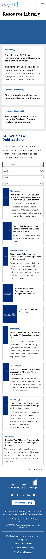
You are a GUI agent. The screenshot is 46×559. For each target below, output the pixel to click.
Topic (5, 183)
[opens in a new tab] (12, 495)
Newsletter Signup (23, 503)
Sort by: (6, 171)
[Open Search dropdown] (37, 4)
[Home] (10, 4)
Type (5, 177)
